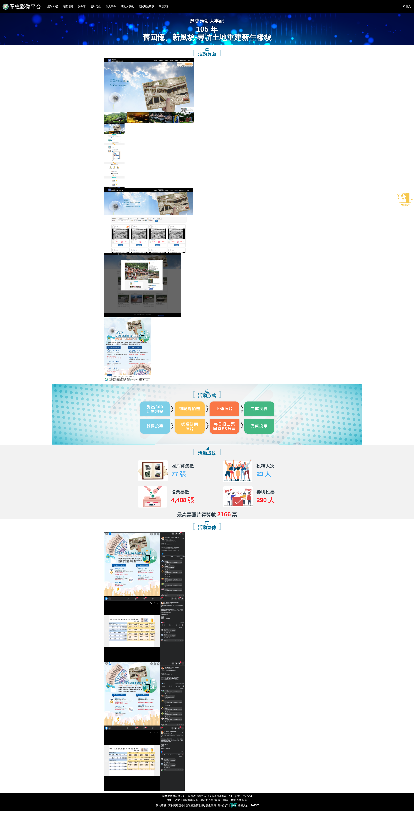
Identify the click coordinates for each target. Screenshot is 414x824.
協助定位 (95, 6)
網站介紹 (52, 6)
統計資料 (164, 6)
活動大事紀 (127, 6)
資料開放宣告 (176, 805)
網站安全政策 (208, 805)
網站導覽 (161, 805)
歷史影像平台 (22, 6)
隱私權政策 (192, 805)
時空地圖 (68, 6)
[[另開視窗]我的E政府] (233, 805)
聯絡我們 (223, 805)
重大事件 (111, 6)
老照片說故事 (146, 6)
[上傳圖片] (405, 198)
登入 (408, 6)
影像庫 (82, 6)
